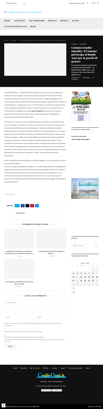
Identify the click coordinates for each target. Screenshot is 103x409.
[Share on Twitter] (27, 205)
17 (73, 281)
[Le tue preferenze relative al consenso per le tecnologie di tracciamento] (3, 405)
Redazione (76, 78)
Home (7, 21)
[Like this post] (17, 205)
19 (81, 281)
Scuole (75, 21)
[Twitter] (90, 3)
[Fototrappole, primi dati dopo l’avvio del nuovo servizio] (19, 269)
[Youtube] (95, 3)
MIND (99, 406)
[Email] (98, 3)
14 (89, 277)
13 (85, 277)
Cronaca (64, 21)
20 (85, 281)
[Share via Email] (37, 205)
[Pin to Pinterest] (32, 205)
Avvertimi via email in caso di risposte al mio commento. (23, 331)
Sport (33, 26)
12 (81, 277)
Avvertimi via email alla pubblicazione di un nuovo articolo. (24, 337)
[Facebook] (87, 3)
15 (93, 277)
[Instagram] (93, 3)
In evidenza (83, 44)
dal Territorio (37, 21)
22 (93, 281)
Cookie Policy (57, 390)
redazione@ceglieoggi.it (80, 139)
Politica (52, 21)
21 (89, 281)
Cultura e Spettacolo (15, 26)
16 (97, 277)
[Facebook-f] (41, 397)
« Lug (73, 292)
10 (73, 277)
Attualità (19, 21)
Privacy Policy (47, 390)
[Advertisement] (73, 11)
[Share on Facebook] (23, 205)
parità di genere (10, 194)
